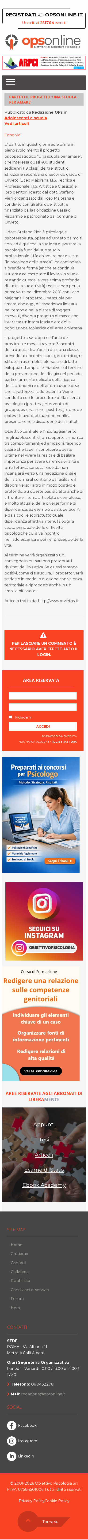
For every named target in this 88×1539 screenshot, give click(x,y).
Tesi (44, 1139)
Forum (17, 1299)
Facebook (27, 1425)
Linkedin (26, 1456)
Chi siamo (19, 1254)
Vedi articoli (16, 123)
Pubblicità (20, 1280)
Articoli (44, 1154)
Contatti (18, 1263)
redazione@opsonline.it (43, 1394)
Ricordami (22, 717)
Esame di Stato (44, 1169)
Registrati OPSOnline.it (44, 15)
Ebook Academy (44, 1185)
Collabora (20, 1272)
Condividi (12, 135)
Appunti (44, 1124)
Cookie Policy (57, 1501)
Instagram (27, 1441)
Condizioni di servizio (30, 1290)
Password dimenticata (59, 736)
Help (15, 1308)
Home (16, 1245)
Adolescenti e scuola (25, 118)
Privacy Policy (32, 1501)
